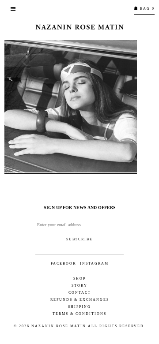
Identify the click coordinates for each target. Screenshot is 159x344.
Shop (79, 278)
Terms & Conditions (79, 314)
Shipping (79, 307)
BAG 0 (146, 9)
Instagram (94, 263)
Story (79, 286)
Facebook (63, 263)
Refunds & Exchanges (79, 300)
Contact (79, 293)
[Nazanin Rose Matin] (79, 27)
